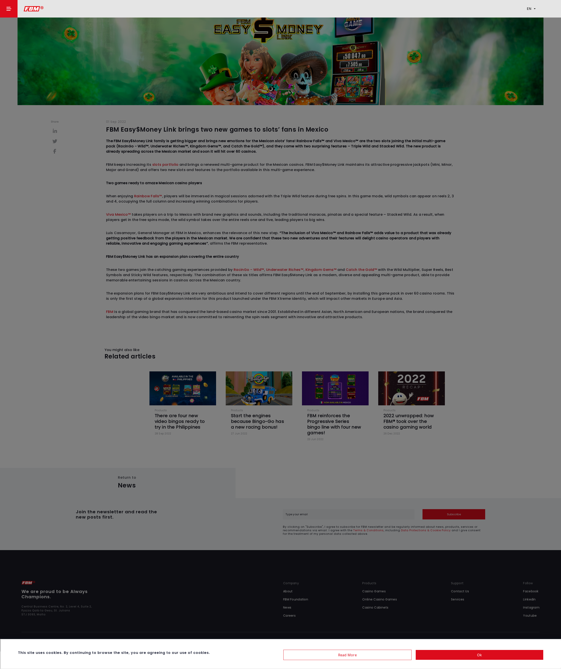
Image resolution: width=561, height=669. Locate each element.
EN (529, 8)
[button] (9, 9)
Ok (479, 655)
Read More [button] (347, 655)
